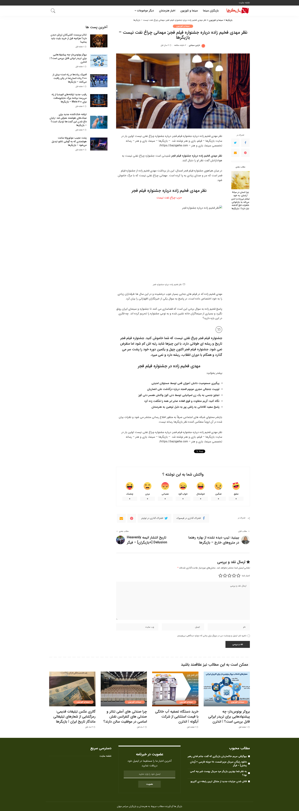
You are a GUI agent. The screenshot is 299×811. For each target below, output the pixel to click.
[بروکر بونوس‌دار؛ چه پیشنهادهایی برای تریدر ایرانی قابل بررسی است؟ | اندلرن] (98, 60)
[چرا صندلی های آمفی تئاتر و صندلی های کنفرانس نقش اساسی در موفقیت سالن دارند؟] (124, 689)
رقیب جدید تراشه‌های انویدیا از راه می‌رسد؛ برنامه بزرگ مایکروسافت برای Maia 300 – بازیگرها (69, 98)
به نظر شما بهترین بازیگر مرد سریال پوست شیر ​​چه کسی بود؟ (218, 773)
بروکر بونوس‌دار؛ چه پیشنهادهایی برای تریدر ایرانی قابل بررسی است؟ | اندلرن (68, 58)
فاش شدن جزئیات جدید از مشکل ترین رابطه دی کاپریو (219, 781)
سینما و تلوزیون (183, 26)
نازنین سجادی (194, 45)
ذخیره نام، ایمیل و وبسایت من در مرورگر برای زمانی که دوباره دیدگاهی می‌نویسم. (211, 635)
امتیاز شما (246, 575)
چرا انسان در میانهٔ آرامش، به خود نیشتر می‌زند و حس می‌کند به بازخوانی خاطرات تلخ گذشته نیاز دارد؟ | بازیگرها (240, 201)
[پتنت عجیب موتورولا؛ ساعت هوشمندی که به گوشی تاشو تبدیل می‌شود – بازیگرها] (98, 144)
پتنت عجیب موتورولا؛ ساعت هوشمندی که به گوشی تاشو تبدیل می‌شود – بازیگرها (69, 141)
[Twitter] (235, 143)
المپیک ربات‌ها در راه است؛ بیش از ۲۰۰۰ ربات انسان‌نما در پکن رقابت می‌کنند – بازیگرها (70, 78)
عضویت (149, 784)
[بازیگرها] (237, 11)
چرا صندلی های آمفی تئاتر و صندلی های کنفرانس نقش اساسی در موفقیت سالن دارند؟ (125, 716)
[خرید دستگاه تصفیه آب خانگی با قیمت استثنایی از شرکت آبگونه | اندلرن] (175, 689)
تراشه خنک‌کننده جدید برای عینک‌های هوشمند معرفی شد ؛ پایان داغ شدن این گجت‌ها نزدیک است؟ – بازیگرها (68, 119)
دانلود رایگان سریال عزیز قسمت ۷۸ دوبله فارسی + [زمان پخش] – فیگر (218, 763)
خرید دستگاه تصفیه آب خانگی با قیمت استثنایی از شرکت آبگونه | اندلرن (176, 716)
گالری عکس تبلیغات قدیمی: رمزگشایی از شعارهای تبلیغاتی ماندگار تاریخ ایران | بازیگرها (74, 716)
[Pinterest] (245, 153)
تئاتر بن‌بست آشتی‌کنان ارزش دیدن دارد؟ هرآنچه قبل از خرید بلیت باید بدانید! (69, 38)
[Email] (235, 153)
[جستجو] (53, 11)
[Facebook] (245, 143)
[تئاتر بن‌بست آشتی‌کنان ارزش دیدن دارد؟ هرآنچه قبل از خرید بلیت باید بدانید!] (98, 40)
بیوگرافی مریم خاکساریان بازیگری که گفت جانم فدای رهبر (217, 756)
